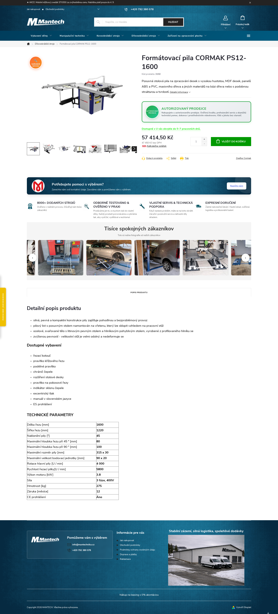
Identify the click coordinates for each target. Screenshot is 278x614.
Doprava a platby (128, 554)
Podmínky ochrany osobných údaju (137, 549)
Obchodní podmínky (55, 9)
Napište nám (236, 185)
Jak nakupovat (33, 9)
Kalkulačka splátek (157, 146)
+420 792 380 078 (81, 550)
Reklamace (125, 559)
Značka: (243, 158)
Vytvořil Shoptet (243, 607)
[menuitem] (41, 36)
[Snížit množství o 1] (204, 144)
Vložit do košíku (234, 141)
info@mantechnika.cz (83, 544)
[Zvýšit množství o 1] (204, 139)
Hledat (173, 22)
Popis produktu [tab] (139, 292)
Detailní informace (179, 92)
